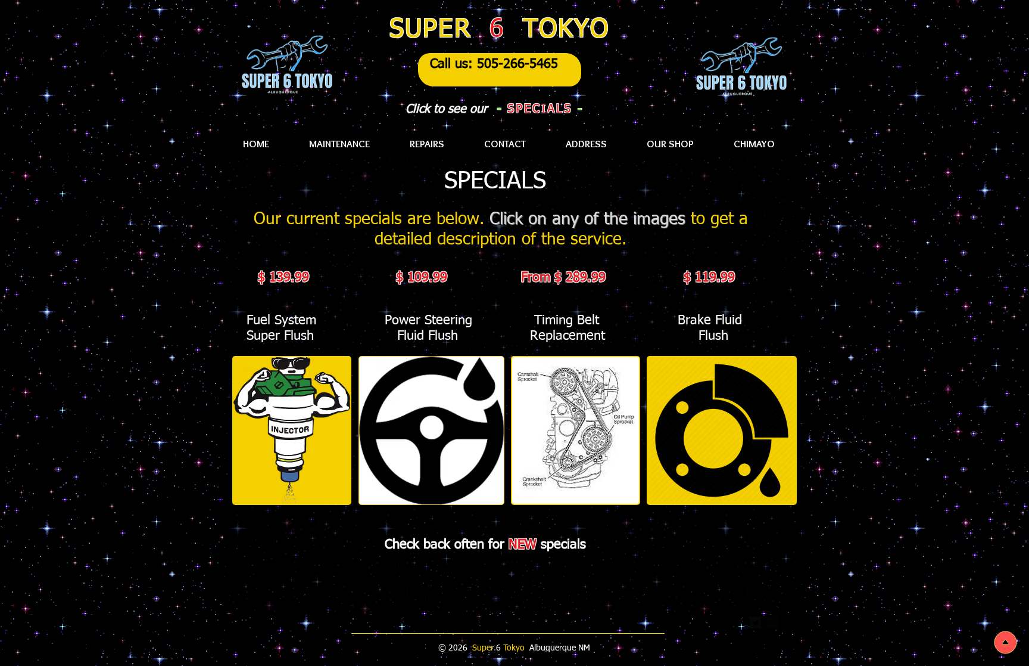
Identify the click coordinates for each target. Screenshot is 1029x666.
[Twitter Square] (755, 622)
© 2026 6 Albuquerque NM (515, 648)
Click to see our (446, 109)
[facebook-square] (773, 622)
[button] (753, 144)
